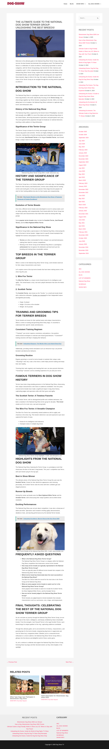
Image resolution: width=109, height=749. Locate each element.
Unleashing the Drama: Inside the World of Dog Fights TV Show (30, 731)
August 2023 (82, 165)
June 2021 (82, 220)
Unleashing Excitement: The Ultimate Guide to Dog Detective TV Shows (88, 113)
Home (65, 4)
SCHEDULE (82, 284)
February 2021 (83, 232)
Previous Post (12, 662)
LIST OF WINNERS (84, 278)
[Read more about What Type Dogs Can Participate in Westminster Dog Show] (24, 685)
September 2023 (83, 162)
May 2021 (82, 223)
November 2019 (83, 250)
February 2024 (83, 150)
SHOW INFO (80, 4)
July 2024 (82, 141)
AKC (80, 269)
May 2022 (82, 198)
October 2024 (83, 134)
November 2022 (83, 192)
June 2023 (82, 171)
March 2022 (82, 204)
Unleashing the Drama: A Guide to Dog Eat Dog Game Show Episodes (89, 96)
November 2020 (83, 235)
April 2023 (82, 177)
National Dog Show (84, 281)
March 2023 (82, 180)
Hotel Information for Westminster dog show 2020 (54, 696)
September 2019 (83, 253)
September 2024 (83, 137)
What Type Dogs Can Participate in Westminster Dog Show (22, 697)
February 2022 (83, 207)
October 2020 (83, 238)
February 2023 (83, 183)
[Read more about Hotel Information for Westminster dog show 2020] (55, 684)
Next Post (69, 662)
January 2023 (83, 186)
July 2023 (82, 168)
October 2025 (83, 131)
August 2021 (82, 217)
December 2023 (83, 156)
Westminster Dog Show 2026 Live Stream (29, 722)
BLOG (72, 4)
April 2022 (82, 201)
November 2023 (83, 159)
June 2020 (82, 241)
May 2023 (82, 174)
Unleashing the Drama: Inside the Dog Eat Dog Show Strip (29, 736)
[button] (85, 4)
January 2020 (83, 244)
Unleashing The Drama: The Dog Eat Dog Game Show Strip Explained (88, 87)
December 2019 (83, 247)
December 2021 (83, 214)
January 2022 (83, 210)
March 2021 (82, 229)
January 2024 (83, 153)
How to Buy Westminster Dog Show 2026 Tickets (29, 724)
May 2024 (82, 147)
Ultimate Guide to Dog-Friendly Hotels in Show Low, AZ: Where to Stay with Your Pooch (89, 51)
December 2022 (83, 189)
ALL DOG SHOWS (93, 4)
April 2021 (82, 226)
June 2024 (82, 144)
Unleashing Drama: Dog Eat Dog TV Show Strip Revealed (29, 733)
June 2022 (82, 195)
